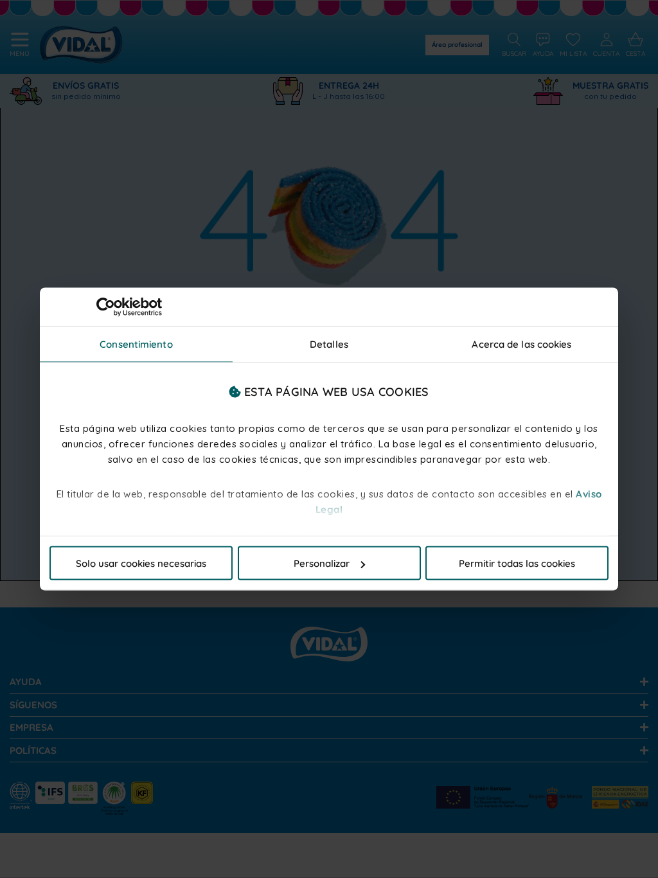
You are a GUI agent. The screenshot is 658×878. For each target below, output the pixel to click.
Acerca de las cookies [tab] (521, 344)
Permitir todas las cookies (517, 563)
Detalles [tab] (329, 344)
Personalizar (322, 563)
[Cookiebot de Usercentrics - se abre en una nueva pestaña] (105, 307)
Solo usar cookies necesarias (141, 563)
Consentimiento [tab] (136, 344)
